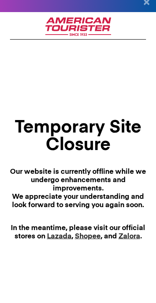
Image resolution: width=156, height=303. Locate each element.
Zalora (129, 236)
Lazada (59, 236)
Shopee (88, 236)
